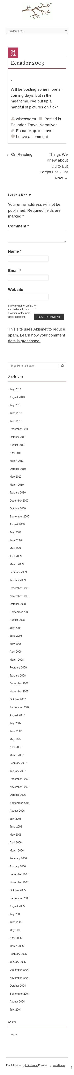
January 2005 (18, 961)
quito (37, 130)
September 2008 (19, 612)
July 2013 (15, 405)
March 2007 (17, 755)
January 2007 (18, 771)
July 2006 (15, 818)
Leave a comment (32, 136)
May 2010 (15, 476)
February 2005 (18, 953)
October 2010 (18, 468)
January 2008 (18, 675)
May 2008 (15, 643)
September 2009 (19, 516)
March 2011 (16, 460)
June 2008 (16, 635)
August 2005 (17, 906)
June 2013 (16, 413)
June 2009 (16, 540)
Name (14, 251)
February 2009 (18, 572)
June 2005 (16, 922)
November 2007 (19, 691)
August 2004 (17, 1001)
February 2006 (18, 858)
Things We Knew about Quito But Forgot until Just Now (54, 166)
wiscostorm (26, 119)
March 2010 (17, 484)
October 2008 (18, 603)
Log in (13, 1034)
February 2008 (18, 667)
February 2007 (18, 763)
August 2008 (17, 619)
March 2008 (17, 659)
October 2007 (18, 699)
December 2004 (19, 969)
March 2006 (17, 850)
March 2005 (17, 946)
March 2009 (17, 564)
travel (48, 130)
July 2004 (15, 1009)
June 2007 (16, 731)
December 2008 (19, 588)
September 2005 (19, 898)
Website (15, 289)
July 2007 (15, 723)
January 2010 (18, 492)
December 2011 (19, 428)
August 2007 (17, 715)
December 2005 (19, 874)
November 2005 (19, 882)
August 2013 (17, 397)
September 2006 (19, 802)
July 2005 (15, 914)
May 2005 (15, 930)
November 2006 (19, 786)
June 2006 (16, 826)
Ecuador (18, 125)
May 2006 (15, 834)
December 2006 (19, 778)
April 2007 (16, 747)
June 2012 (16, 421)
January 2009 (18, 580)
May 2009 (15, 548)
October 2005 (18, 890)
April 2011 (15, 452)
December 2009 (19, 500)
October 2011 (17, 437)
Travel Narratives (43, 125)
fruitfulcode (31, 1065)
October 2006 (18, 794)
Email (14, 270)
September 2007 (19, 707)
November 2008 (19, 596)
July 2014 (15, 389)
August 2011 (17, 444)
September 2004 (19, 993)
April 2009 (16, 556)
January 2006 (18, 866)
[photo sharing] (11, 79)
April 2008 (16, 651)
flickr (54, 107)
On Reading (19, 154)
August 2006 (17, 810)
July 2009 (15, 532)
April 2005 (16, 937)
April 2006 (16, 842)
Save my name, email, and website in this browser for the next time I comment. (20, 311)
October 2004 (18, 985)
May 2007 (15, 739)
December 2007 (19, 683)
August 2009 (17, 524)
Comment (18, 226)
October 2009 (18, 508)
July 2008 (15, 627)
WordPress (59, 1065)
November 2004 (19, 977)
